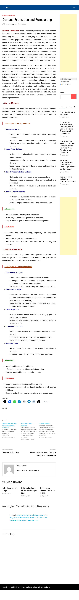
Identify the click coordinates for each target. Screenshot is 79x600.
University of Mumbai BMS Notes (67, 113)
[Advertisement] (68, 43)
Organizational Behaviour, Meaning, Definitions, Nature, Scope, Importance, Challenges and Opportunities (67, 127)
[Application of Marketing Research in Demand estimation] (11, 430)
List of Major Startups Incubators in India (47, 490)
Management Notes (8, 15)
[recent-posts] (66, 107)
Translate (67, 84)
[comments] (70, 107)
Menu (7, 8)
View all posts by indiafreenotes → (27, 470)
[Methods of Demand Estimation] (30, 431)
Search (62, 92)
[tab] (62, 107)
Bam (47, 587)
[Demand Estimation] (48, 430)
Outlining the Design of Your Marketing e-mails (29, 490)
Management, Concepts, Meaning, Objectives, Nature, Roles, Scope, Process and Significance (68, 164)
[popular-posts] (62, 107)
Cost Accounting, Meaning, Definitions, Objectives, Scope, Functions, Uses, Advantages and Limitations (67, 146)
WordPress (39, 587)
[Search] (73, 96)
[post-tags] (74, 107)
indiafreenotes (12, 24)
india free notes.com (21, 587)
